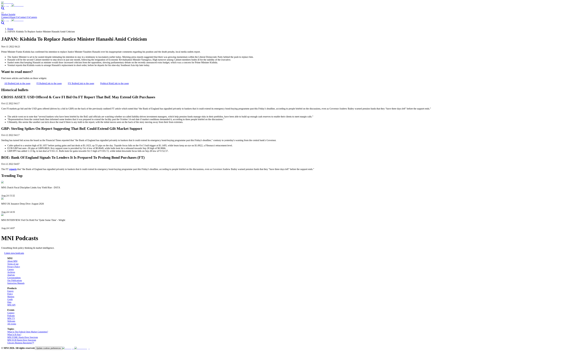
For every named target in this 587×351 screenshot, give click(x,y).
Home (10, 29)
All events (11, 324)
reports (13, 169)
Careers (33, 17)
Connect (5, 17)
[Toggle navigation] (2, 12)
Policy (10, 294)
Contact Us (24, 17)
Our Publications (14, 280)
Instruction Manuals (15, 283)
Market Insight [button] (8, 14)
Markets (10, 297)
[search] (2, 9)
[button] (293, 5)
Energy (10, 291)
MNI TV (11, 318)
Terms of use (12, 264)
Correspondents (14, 278)
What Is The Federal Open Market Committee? (27, 332)
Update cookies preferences (48, 348)
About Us (14, 17)
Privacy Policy (13, 267)
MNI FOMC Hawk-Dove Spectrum (22, 337)
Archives (11, 272)
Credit (10, 299)
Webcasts (11, 321)
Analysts (11, 275)
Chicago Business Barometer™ (20, 343)
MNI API (11, 305)
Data (9, 302)
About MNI (12, 261)
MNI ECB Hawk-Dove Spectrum (21, 340)
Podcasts (11, 315)
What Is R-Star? (14, 334)
